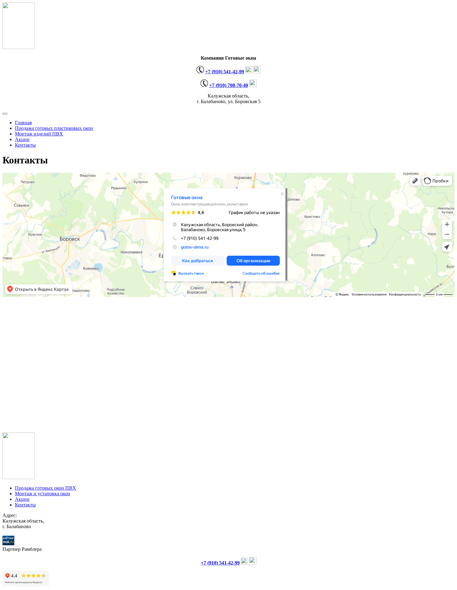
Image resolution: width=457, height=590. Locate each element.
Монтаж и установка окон (42, 493)
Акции (22, 139)
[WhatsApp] (257, 71)
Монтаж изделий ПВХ (39, 133)
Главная (23, 122)
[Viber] (248, 71)
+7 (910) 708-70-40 (228, 85)
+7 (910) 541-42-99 (224, 71)
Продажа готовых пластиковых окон (54, 128)
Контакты (25, 145)
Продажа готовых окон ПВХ (45, 488)
